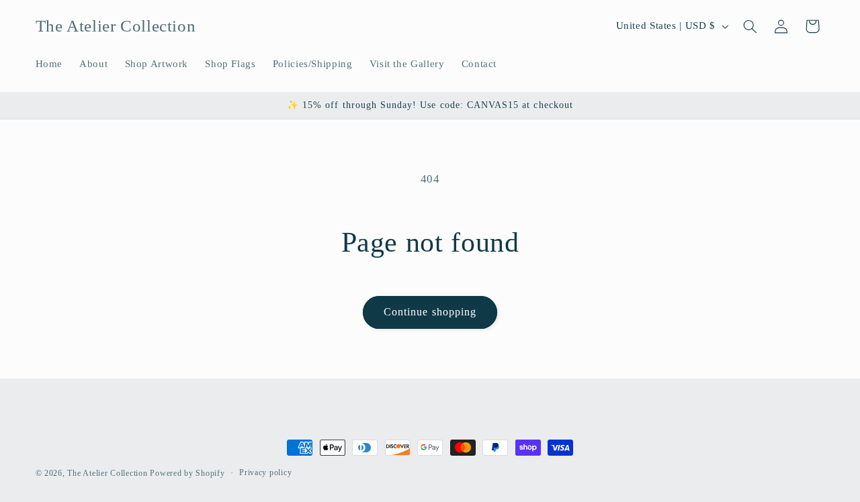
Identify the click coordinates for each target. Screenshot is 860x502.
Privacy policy (265, 473)
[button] (749, 26)
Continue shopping (430, 311)
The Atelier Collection (107, 473)
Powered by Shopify (187, 473)
